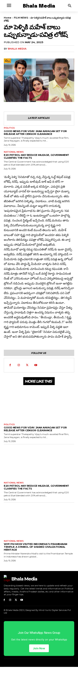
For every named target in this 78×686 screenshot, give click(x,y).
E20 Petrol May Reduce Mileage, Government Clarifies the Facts (36, 156)
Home (7, 17)
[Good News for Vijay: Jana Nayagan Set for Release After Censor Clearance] (39, 404)
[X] (27, 365)
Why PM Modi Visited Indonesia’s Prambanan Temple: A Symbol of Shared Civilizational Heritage (35, 546)
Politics (9, 128)
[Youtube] (35, 365)
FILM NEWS (21, 17)
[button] (69, 5)
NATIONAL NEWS (14, 152)
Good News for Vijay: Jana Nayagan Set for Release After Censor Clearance (35, 132)
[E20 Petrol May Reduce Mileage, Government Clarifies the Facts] (39, 462)
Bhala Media (17, 48)
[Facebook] (10, 365)
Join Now (39, 648)
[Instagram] (18, 365)
